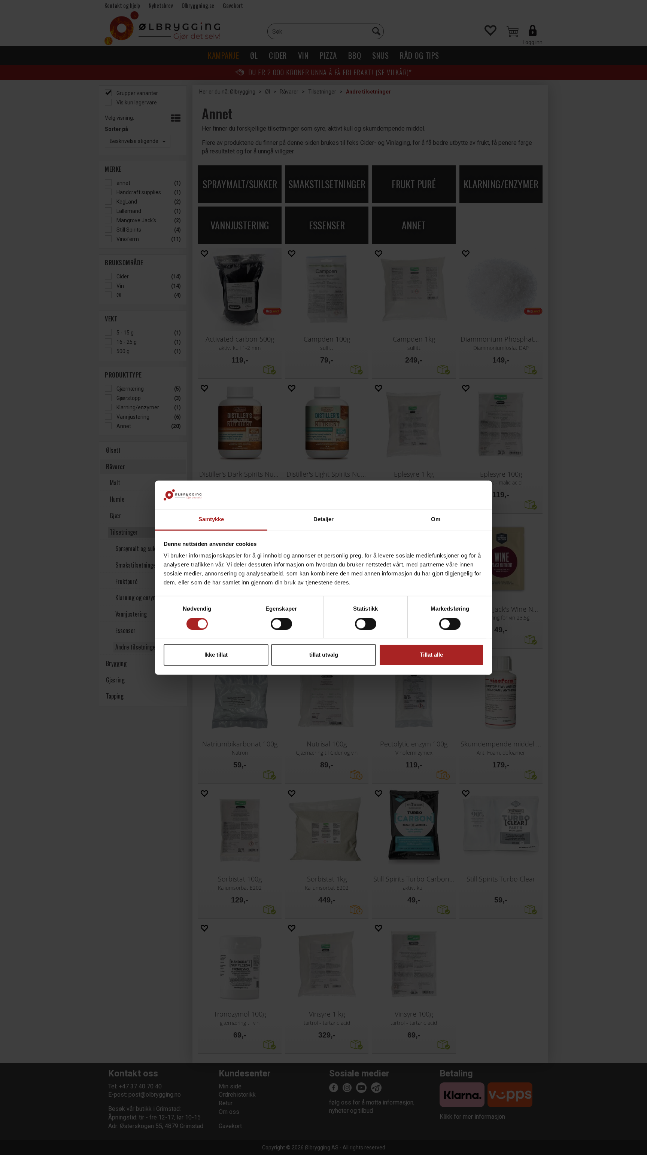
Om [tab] (435, 519)
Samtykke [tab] (211, 519)
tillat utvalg (323, 655)
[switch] (281, 624)
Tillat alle (431, 655)
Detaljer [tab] (323, 519)
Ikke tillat (216, 655)
